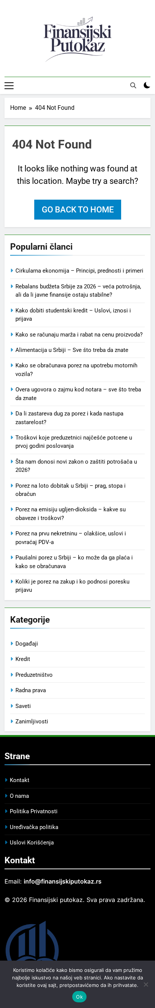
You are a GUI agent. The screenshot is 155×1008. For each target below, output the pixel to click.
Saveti (23, 706)
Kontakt (19, 780)
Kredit (22, 659)
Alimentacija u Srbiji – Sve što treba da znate (71, 350)
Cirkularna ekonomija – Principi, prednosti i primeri (79, 270)
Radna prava (30, 690)
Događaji (26, 643)
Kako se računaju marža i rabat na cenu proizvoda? (79, 334)
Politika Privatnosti (34, 811)
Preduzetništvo (34, 674)
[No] (145, 984)
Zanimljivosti (31, 721)
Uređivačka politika (34, 827)
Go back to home (78, 209)
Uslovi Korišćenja (32, 842)
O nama (19, 796)
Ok (79, 997)
